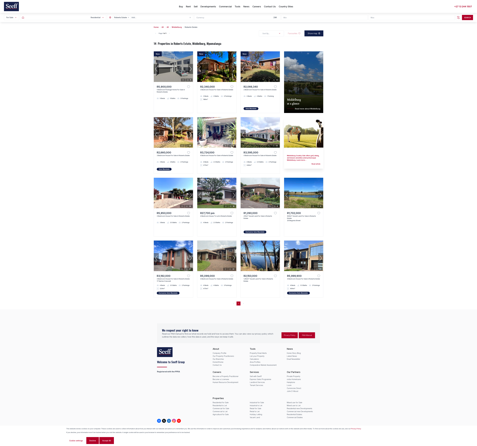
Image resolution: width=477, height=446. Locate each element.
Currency (200, 18)
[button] (128, 17)
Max (372, 18)
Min (285, 18)
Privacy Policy (289, 335)
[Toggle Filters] (458, 17)
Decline (92, 441)
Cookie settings (76, 441)
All (163, 27)
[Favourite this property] (188, 86)
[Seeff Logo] (11, 6)
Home (156, 27)
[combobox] (145, 18)
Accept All (106, 441)
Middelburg (177, 27)
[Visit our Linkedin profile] (169, 421)
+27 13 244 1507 (463, 6)
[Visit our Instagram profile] (174, 421)
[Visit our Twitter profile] (164, 421)
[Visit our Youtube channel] (179, 421)
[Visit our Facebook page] (159, 421)
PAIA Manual (307, 335)
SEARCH (467, 18)
